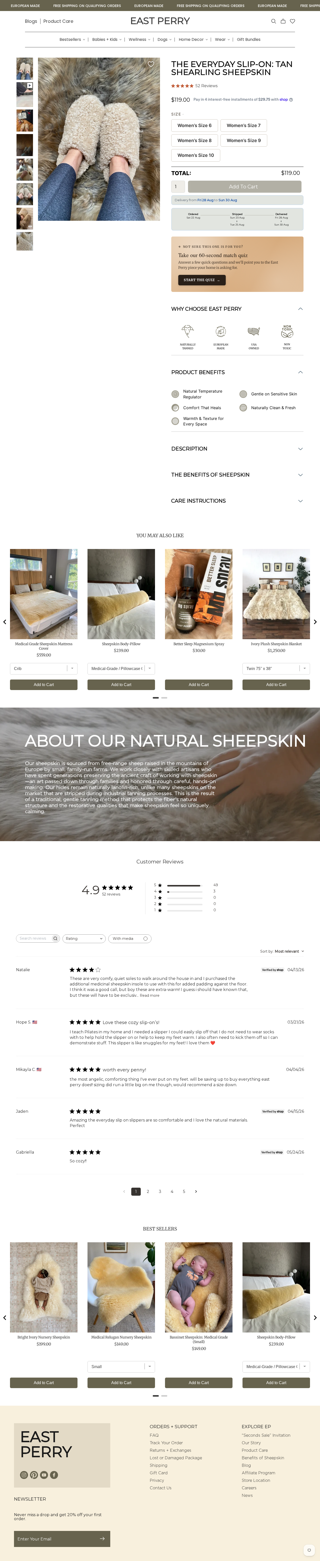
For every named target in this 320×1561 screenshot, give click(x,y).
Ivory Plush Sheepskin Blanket (276, 644)
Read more (150, 995)
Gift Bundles (248, 40)
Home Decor (191, 40)
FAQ (154, 1435)
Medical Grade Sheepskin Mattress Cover (43, 646)
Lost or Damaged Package (176, 1458)
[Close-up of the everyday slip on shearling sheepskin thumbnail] (24, 194)
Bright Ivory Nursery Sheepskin (44, 1337)
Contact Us (161, 1488)
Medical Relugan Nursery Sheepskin (121, 1337)
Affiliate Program (258, 1473)
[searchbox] (33, 938)
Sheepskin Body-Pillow (121, 644)
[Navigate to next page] (196, 1192)
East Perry (160, 21)
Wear (220, 40)
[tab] (156, 698)
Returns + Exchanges (170, 1450)
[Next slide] (315, 622)
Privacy (157, 1481)
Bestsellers (70, 40)
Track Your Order (166, 1443)
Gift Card (159, 1473)
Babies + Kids (105, 40)
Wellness (137, 40)
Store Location (256, 1481)
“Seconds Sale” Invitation (266, 1435)
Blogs (31, 21)
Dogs (163, 40)
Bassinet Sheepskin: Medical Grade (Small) (199, 1339)
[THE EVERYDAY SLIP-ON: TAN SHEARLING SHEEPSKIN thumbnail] (24, 94)
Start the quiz (202, 280)
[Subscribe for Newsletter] (102, 1538)
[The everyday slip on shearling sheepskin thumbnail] (24, 69)
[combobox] (84, 938)
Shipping (159, 1466)
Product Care (58, 21)
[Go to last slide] (5, 622)
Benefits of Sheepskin (263, 1458)
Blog (246, 1466)
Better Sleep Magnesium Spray (199, 644)
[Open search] (273, 21)
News (247, 1496)
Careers (249, 1488)
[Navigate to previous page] (124, 1192)
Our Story (251, 1443)
